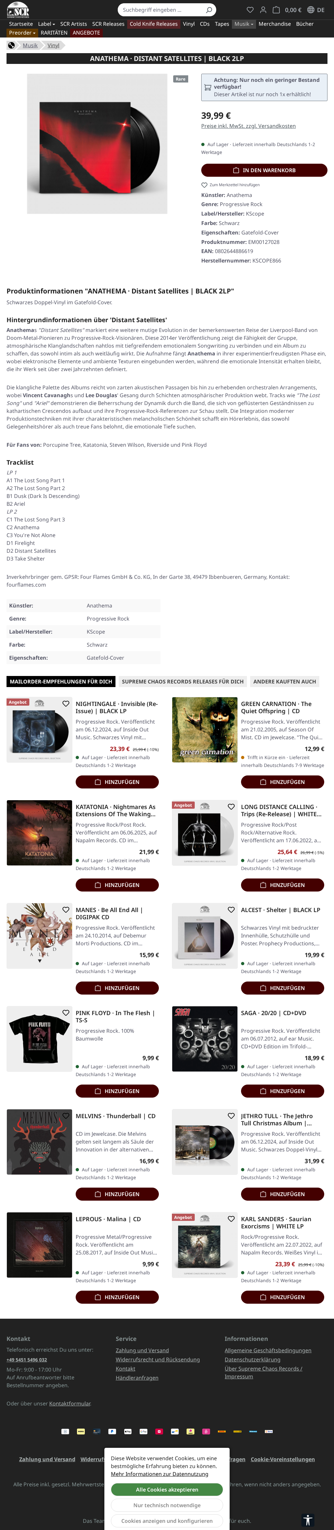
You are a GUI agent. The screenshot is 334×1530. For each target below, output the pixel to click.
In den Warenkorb (269, 170)
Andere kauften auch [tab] (284, 681)
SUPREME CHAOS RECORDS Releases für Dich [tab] (183, 681)
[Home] (11, 44)
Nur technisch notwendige (167, 1505)
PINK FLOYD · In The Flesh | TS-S (115, 1016)
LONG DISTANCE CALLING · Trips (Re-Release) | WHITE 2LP (279, 810)
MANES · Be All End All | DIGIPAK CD (109, 913)
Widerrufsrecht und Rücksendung (158, 1359)
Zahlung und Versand (142, 1350)
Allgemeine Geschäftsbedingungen (268, 1350)
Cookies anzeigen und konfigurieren (167, 1520)
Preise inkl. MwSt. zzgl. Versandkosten (248, 125)
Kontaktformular (69, 1403)
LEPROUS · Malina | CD (108, 1219)
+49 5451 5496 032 (27, 1360)
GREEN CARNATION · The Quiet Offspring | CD (276, 707)
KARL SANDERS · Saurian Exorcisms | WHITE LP (276, 1222)
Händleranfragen (137, 1377)
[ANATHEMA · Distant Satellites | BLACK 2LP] (97, 144)
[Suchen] (208, 9)
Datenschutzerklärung (253, 1359)
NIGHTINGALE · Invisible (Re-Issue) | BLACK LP (117, 707)
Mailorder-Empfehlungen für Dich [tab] (61, 681)
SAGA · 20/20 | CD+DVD (273, 1013)
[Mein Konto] (263, 10)
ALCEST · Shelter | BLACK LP (280, 910)
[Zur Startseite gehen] (18, 10)
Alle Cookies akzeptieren (167, 1489)
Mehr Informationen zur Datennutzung (159, 1474)
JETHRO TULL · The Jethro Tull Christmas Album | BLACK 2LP (277, 1119)
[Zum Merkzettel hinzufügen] (64, 703)
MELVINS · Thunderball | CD (116, 1116)
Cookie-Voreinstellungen (283, 1459)
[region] (97, 146)
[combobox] (159, 9)
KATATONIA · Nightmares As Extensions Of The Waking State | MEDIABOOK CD (116, 810)
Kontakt (125, 1368)
